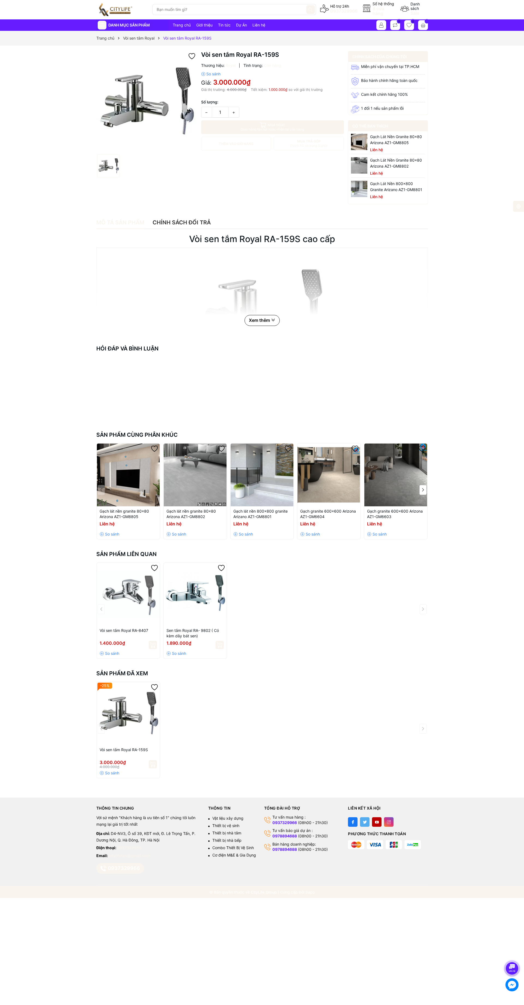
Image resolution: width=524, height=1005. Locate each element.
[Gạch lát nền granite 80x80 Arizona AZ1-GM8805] (359, 142)
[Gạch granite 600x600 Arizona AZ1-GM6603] (395, 475)
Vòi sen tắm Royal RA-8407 (124, 630)
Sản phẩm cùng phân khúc (137, 435)
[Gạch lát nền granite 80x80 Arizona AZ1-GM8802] (359, 165)
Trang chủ (182, 25)
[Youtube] (377, 822)
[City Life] (122, 9)
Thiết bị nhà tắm (226, 833)
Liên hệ (258, 25)
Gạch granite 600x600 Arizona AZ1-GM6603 (395, 514)
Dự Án (241, 25)
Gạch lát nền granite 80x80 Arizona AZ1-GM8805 (396, 139)
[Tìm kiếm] (310, 9)
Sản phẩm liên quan (126, 554)
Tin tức (224, 25)
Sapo (310, 892)
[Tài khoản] (381, 25)
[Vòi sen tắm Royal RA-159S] (128, 713)
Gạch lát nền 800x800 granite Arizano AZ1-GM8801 (396, 186)
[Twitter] (365, 822)
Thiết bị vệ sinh (225, 825)
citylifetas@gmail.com (129, 855)
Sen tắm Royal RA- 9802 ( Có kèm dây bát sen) (192, 633)
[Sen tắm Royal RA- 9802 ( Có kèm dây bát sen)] (195, 594)
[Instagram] (389, 822)
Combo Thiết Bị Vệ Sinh (233, 847)
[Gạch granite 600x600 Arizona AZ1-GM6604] (328, 475)
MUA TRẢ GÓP (308, 143)
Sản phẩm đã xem (122, 673)
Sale (414, 13)
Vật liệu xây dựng (227, 818)
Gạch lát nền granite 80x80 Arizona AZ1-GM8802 (396, 163)
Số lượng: (209, 102)
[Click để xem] (146, 101)
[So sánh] (211, 74)
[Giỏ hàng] (423, 25)
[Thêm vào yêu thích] (192, 55)
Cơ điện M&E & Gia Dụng (234, 855)
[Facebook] (353, 822)
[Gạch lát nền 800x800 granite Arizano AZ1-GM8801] (359, 189)
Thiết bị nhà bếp (227, 840)
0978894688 (284, 836)
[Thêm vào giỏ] (153, 645)
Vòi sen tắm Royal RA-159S (124, 749)
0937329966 (344, 11)
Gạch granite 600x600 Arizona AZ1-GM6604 (328, 514)
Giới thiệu (204, 25)
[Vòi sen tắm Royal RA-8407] (128, 594)
